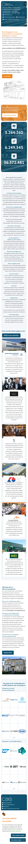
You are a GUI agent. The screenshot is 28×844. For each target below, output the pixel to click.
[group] (6, 699)
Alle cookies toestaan (16, 840)
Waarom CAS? (8, 652)
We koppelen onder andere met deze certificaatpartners (8, 689)
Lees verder (7, 76)
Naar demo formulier (10, 115)
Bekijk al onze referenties (11, 335)
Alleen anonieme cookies (18, 835)
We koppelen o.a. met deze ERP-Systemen (11, 741)
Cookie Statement (17, 831)
